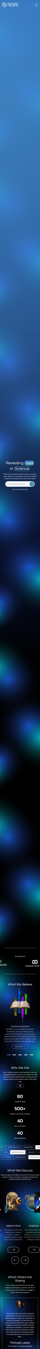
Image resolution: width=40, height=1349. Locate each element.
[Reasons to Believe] (10, 5)
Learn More (19, 1048)
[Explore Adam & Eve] (13, 1250)
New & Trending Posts (20, 489)
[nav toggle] (36, 5)
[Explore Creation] (34, 1250)
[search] (32, 484)
